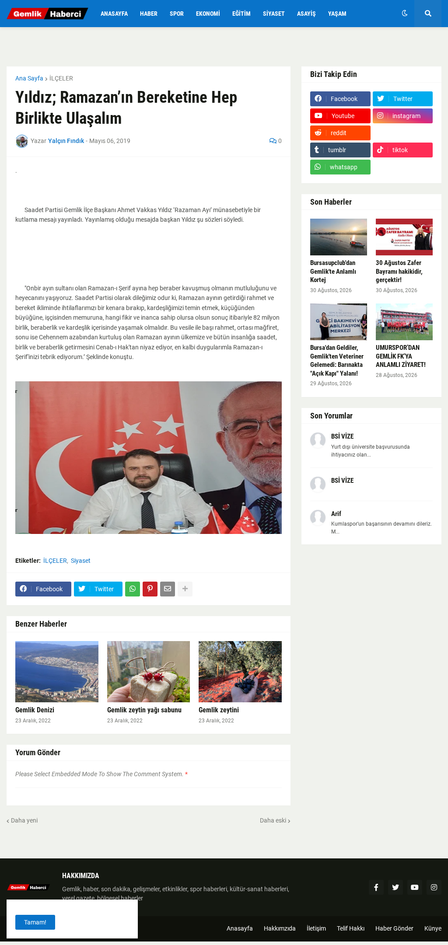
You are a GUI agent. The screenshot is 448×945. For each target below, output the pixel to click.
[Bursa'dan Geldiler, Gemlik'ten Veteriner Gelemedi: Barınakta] (338, 321)
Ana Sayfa (29, 78)
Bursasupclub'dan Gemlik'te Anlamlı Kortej (333, 271)
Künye (432, 928)
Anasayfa (240, 928)
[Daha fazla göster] (185, 589)
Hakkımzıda (280, 928)
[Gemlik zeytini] (240, 671)
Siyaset (81, 561)
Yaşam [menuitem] (337, 13)
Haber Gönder (394, 928)
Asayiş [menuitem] (306, 13)
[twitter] (395, 887)
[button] (404, 13)
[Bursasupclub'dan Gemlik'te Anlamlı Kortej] (338, 237)
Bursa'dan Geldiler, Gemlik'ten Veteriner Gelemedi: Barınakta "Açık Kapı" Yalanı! (337, 360)
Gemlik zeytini (219, 710)
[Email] (167, 589)
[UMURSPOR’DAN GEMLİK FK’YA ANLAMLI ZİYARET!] (404, 321)
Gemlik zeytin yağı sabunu (144, 710)
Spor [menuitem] (177, 13)
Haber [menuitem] (149, 13)
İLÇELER (61, 78)
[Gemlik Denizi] (56, 671)
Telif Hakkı (350, 928)
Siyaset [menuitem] (274, 13)
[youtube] (414, 887)
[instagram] (434, 887)
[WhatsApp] (132, 589)
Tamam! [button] (35, 922)
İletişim (316, 928)
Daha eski (273, 820)
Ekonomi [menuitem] (208, 13)
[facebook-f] (376, 887)
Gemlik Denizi (34, 710)
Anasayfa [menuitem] (114, 13)
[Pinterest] (150, 589)
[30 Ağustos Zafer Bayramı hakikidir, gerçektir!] (404, 237)
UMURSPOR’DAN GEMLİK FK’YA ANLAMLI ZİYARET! (401, 356)
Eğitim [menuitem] (241, 13)
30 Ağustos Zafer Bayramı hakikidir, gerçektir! (399, 271)
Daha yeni (24, 820)
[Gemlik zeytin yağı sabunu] (148, 671)
